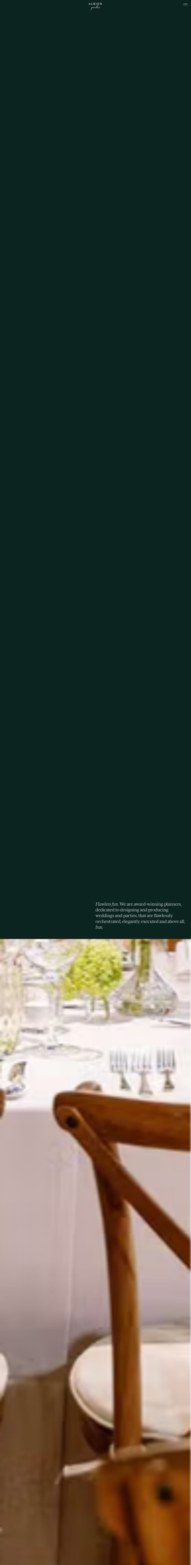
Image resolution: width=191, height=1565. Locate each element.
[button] (185, 4)
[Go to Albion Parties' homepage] (95, 7)
